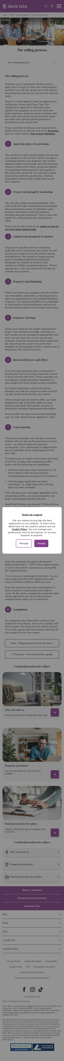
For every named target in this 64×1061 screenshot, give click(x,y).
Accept (41, 543)
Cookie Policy (19, 529)
